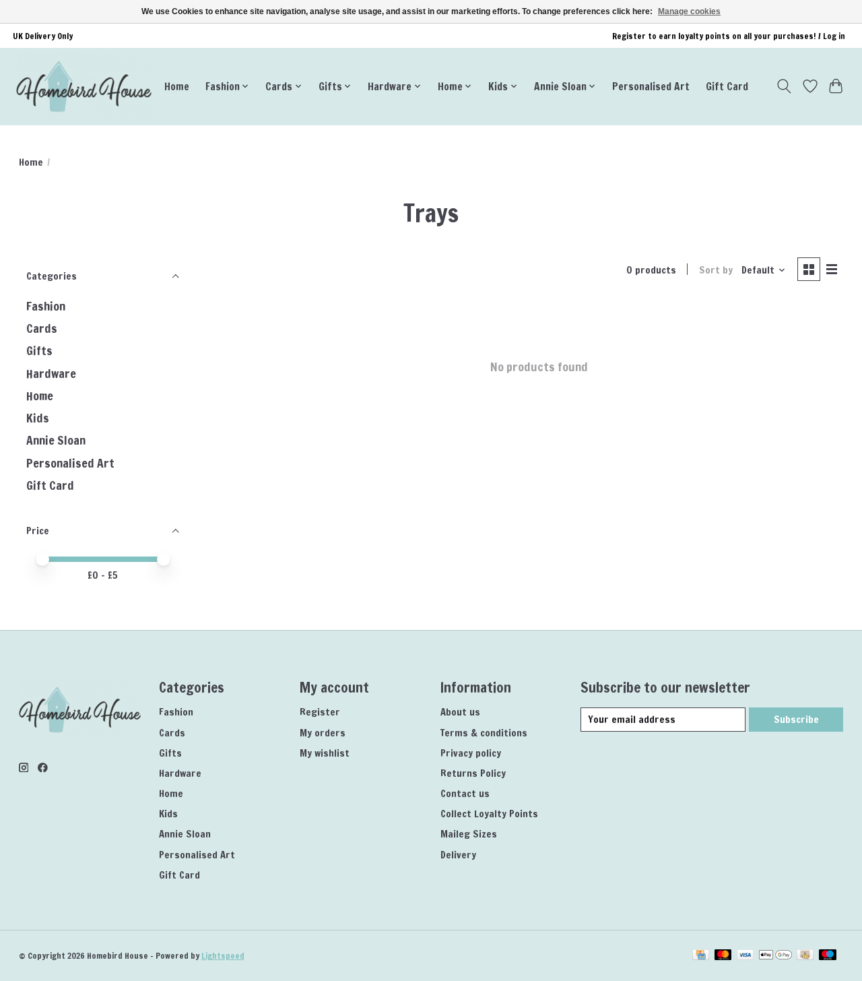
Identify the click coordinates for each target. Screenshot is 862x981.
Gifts (39, 350)
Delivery (458, 855)
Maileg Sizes (468, 834)
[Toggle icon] (783, 86)
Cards (41, 328)
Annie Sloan (56, 440)
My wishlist (325, 753)
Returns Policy (473, 773)
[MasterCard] (723, 956)
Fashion (45, 306)
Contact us (465, 793)
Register (320, 712)
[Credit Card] (700, 956)
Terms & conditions (483, 733)
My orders (322, 733)
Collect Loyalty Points (489, 813)
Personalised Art (651, 86)
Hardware (51, 373)
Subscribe (796, 719)
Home (176, 86)
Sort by (716, 270)
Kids (37, 418)
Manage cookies (689, 11)
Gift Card (727, 86)
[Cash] (805, 956)
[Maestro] (827, 956)
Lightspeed (222, 955)
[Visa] (745, 956)
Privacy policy (470, 753)
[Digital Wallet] (775, 956)
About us (460, 712)
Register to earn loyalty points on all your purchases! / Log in (728, 36)
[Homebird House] (84, 86)
